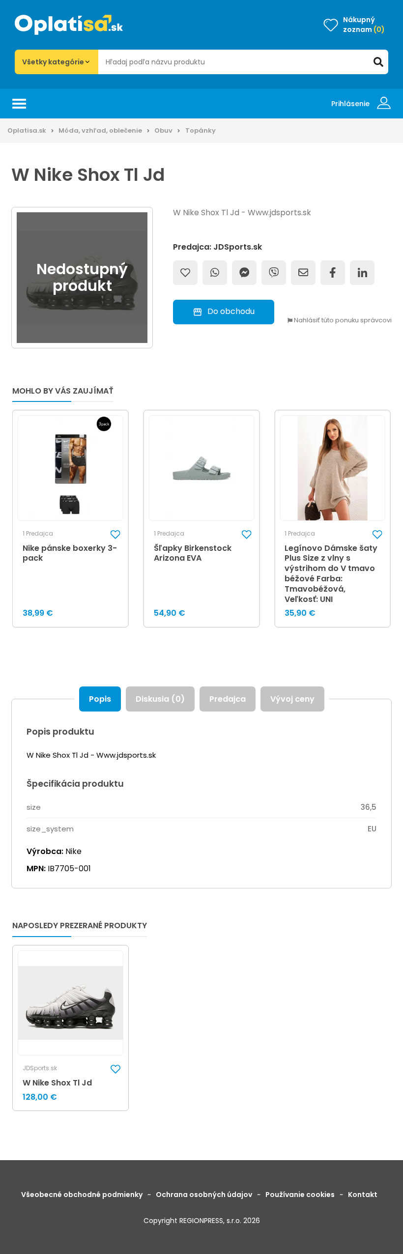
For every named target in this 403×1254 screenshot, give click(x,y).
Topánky (200, 130)
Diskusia (160, 699)
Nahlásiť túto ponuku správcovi (342, 320)
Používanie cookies (300, 1194)
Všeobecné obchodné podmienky (82, 1194)
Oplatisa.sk (26, 130)
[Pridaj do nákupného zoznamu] (185, 272)
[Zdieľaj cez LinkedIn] (362, 272)
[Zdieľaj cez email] (303, 272)
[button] (115, 534)
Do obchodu (231, 311)
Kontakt (362, 1194)
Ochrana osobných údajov (204, 1194)
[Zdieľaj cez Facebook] (332, 272)
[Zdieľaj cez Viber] (273, 272)
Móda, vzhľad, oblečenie (100, 130)
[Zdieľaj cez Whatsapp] (214, 272)
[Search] (378, 62)
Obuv (163, 130)
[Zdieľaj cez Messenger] (244, 272)
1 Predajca (38, 533)
